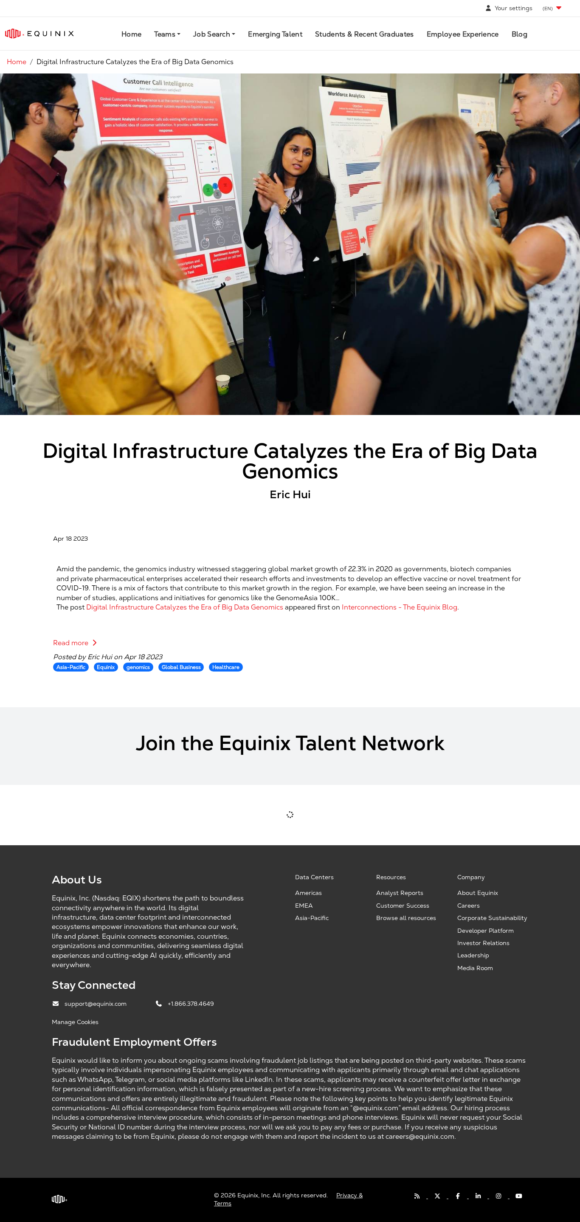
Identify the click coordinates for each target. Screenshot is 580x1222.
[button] (553, 8)
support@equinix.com (96, 1004)
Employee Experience (463, 34)
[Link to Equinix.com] (39, 33)
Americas (308, 893)
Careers (468, 905)
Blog (519, 34)
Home (131, 34)
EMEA (304, 905)
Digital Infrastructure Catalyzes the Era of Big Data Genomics (184, 607)
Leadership (473, 955)
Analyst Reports (399, 893)
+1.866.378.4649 (191, 1004)
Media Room (475, 968)
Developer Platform (485, 930)
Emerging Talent (275, 34)
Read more (71, 642)
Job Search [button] (211, 34)
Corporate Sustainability (492, 918)
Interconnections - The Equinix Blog (399, 607)
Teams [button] (164, 34)
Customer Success (402, 905)
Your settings (512, 8)
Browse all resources (406, 918)
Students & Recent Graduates (364, 34)
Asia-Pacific (312, 918)
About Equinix (477, 893)
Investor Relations (483, 943)
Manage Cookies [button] (75, 1022)
